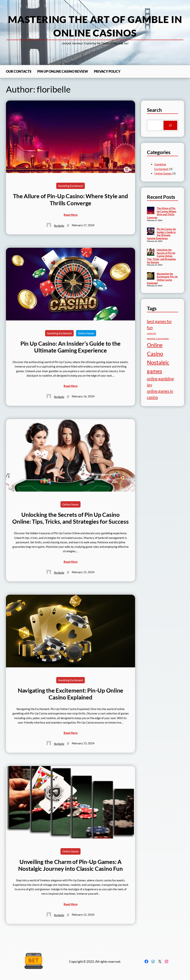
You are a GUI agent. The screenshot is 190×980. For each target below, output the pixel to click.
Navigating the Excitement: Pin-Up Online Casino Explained (70, 694)
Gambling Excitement (70, 185)
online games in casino (160, 394)
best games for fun (159, 324)
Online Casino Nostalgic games (158, 358)
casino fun (151, 333)
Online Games (86, 333)
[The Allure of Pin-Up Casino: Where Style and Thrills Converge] (150, 211)
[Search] (170, 125)
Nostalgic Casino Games (158, 338)
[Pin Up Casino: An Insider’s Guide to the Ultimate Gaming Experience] (150, 232)
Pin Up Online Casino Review (62, 71)
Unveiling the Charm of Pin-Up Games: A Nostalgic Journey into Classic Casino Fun (70, 865)
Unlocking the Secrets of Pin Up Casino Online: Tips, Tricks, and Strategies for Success (70, 518)
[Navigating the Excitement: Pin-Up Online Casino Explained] (150, 276)
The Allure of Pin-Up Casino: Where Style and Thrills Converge (70, 199)
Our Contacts (18, 71)
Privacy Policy (107, 71)
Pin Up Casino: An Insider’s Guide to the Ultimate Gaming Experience (70, 347)
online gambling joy (160, 381)
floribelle (59, 225)
